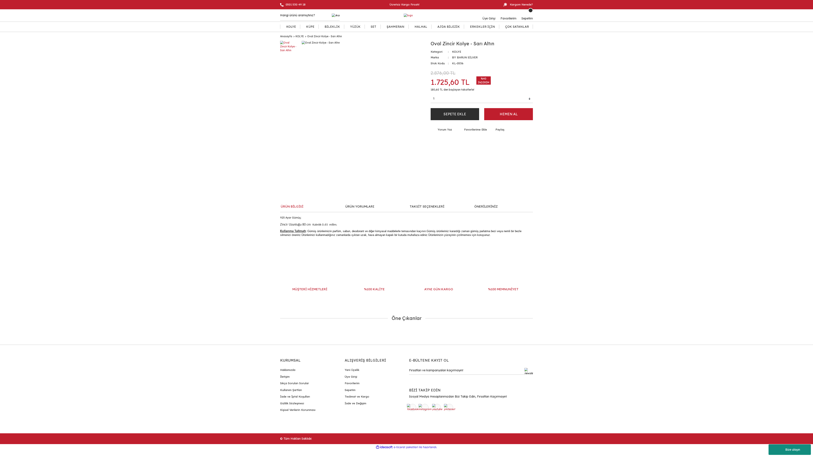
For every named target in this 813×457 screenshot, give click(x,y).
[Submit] (528, 371)
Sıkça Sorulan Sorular (294, 383)
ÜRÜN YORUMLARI (359, 206)
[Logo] (408, 16)
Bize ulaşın (792, 449)
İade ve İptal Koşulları (295, 396)
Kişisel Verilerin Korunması (297, 410)
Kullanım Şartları (291, 390)
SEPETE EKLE (455, 114)
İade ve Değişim (355, 403)
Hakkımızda (287, 370)
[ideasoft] (384, 447)
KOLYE (456, 51)
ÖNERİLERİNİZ (486, 206)
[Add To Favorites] (472, 129)
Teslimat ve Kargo (357, 396)
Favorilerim (352, 383)
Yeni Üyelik (352, 370)
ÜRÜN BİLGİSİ (292, 206)
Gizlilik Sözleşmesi (292, 403)
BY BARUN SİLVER (465, 57)
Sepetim (350, 390)
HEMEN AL (509, 114)
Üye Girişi (351, 376)
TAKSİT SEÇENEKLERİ (427, 206)
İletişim (285, 376)
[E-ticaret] (406, 447)
